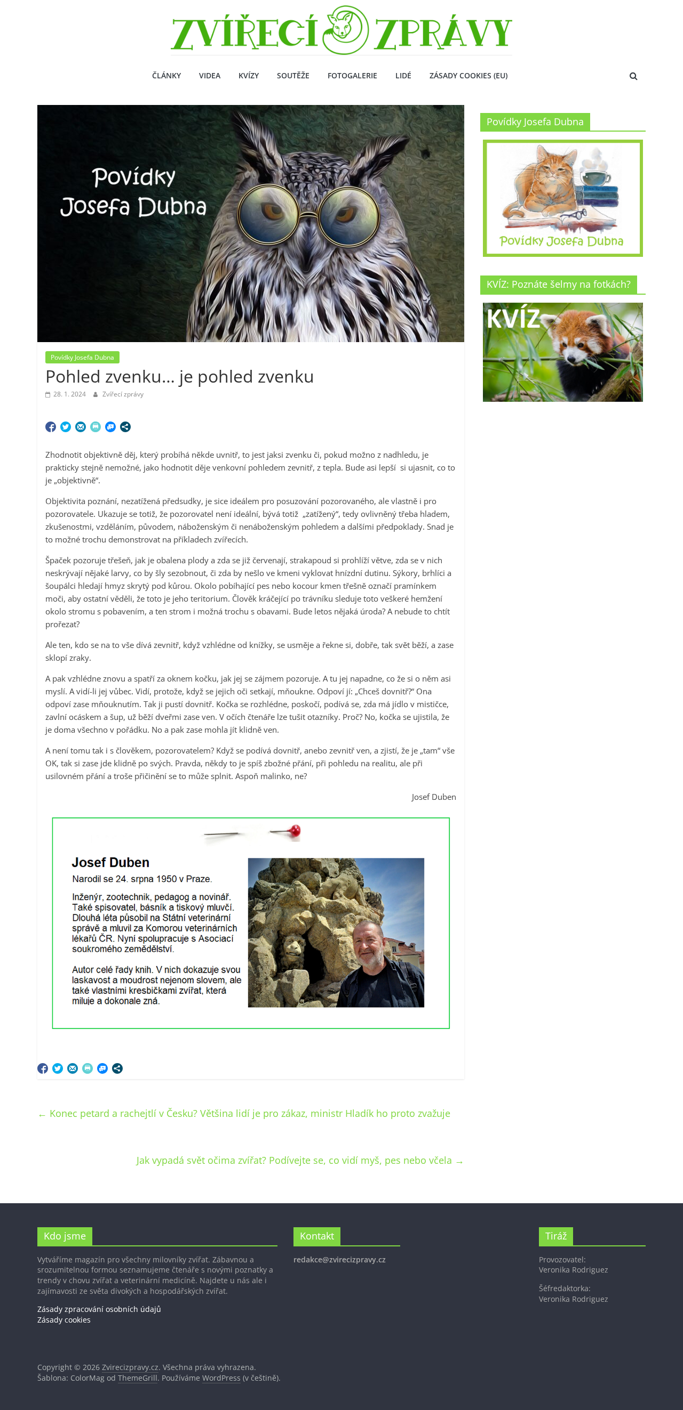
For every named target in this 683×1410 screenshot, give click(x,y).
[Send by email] (80, 427)
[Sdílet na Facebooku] (50, 427)
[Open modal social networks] (125, 427)
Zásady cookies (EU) (468, 75)
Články (166, 75)
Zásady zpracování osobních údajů (99, 1309)
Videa (209, 75)
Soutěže (293, 75)
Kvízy (249, 75)
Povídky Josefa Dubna (82, 357)
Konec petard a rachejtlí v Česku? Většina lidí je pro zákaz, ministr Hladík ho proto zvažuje (243, 1113)
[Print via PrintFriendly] (95, 427)
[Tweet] (65, 427)
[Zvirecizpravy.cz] (341, 12)
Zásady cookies (64, 1320)
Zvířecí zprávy (123, 394)
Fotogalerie (352, 75)
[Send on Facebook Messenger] (110, 427)
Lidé (403, 75)
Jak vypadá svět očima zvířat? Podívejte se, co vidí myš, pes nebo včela (300, 1160)
